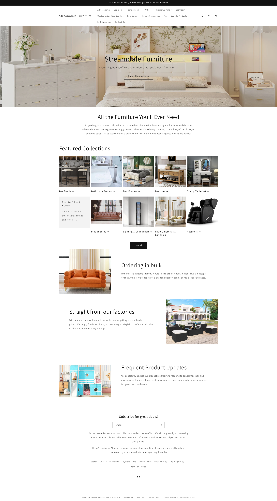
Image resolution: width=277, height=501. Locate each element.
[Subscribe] (161, 425)
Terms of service (155, 497)
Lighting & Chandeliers (136, 231)
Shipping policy (170, 497)
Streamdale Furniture (96, 497)
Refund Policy (160, 461)
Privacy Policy (145, 461)
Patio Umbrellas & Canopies (165, 233)
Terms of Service (138, 466)
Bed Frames (130, 191)
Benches (160, 191)
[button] (119, 10)
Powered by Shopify (112, 497)
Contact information (186, 497)
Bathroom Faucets (102, 191)
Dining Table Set (196, 191)
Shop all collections (138, 76)
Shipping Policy (177, 461)
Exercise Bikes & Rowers (71, 203)
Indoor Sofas (98, 231)
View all (138, 245)
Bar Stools (65, 191)
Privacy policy (141, 497)
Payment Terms (129, 461)
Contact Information (109, 461)
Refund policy (128, 497)
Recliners (192, 231)
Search (94, 461)
